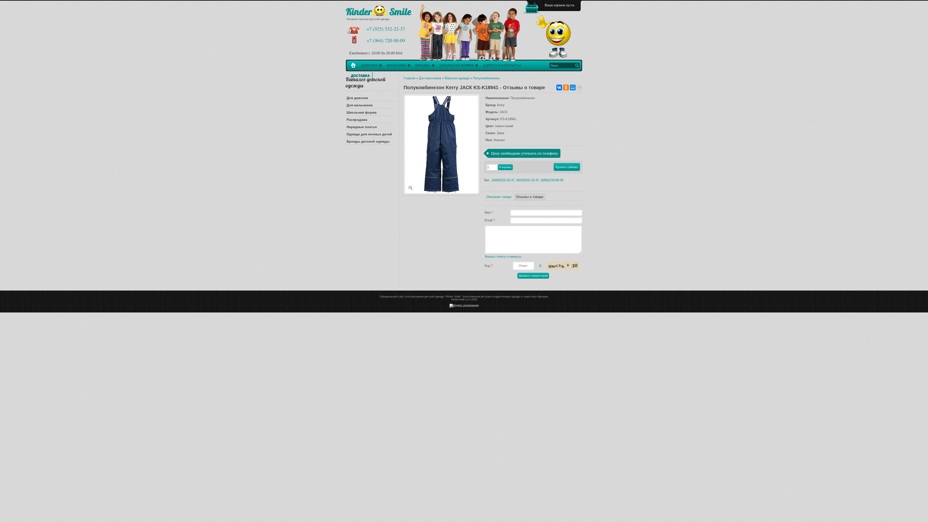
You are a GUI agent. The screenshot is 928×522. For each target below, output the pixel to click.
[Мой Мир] (573, 87)
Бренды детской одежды (368, 141)
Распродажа (357, 120)
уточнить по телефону (539, 153)
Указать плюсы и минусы (503, 256)
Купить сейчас (567, 167)
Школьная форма (362, 112)
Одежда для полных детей (369, 134)
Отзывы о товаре (529, 197)
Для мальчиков (360, 105)
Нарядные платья (362, 127)
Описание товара (498, 197)
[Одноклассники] (566, 87)
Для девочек (357, 98)
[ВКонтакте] (559, 87)
